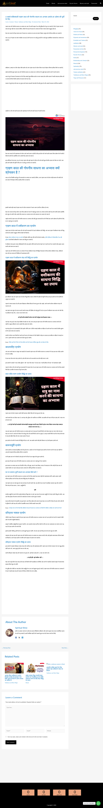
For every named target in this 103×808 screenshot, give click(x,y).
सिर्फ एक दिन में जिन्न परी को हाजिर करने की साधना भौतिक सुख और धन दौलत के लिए (28, 342)
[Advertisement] (35, 54)
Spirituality (76, 66)
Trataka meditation (78, 72)
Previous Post (6, 648)
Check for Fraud (77, 31)
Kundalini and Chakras (79, 40)
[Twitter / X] (19, 637)
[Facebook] (16, 637)
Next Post (65, 648)
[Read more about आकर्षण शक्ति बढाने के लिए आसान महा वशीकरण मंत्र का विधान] (55, 664)
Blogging (75, 28)
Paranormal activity (78, 49)
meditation (76, 43)
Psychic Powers (77, 54)
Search (75, 15)
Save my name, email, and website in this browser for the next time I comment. (28, 736)
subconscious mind (78, 69)
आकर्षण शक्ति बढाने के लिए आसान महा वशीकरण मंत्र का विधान (54, 669)
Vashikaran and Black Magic (25, 22)
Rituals (16, 22)
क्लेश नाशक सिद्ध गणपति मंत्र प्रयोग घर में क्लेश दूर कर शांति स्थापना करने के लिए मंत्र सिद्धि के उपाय (35, 678)
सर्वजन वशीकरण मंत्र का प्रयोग (15, 237)
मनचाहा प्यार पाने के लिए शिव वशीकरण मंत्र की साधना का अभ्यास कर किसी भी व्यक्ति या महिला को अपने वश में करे (35, 508)
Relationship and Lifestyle (80, 60)
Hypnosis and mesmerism (80, 37)
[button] (100, 3)
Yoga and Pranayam (78, 78)
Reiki (74, 57)
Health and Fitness (78, 34)
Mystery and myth (78, 46)
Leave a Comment (9, 22)
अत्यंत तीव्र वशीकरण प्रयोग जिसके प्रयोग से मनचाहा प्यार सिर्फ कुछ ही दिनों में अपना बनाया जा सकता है (14, 678)
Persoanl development (79, 52)
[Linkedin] (22, 637)
